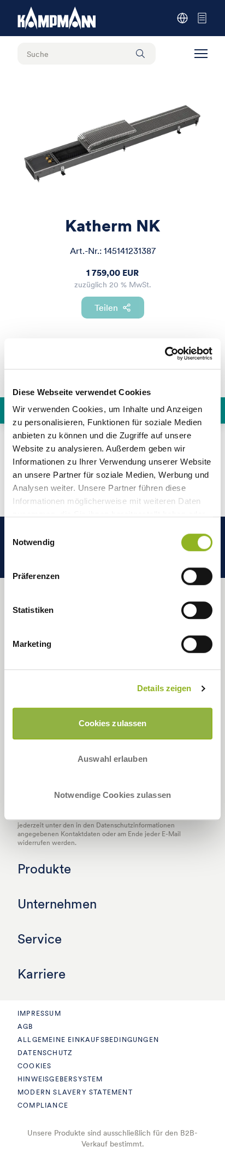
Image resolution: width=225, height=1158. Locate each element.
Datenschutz (45, 1053)
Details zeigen (164, 688)
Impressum (39, 1013)
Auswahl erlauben (112, 758)
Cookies (34, 1066)
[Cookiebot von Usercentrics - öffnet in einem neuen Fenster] (164, 353)
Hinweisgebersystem (60, 1079)
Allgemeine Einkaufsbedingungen (88, 1039)
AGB (25, 1026)
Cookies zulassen (113, 723)
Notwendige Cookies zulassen (112, 795)
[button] (201, 53)
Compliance (42, 1105)
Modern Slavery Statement (75, 1092)
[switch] (196, 576)
